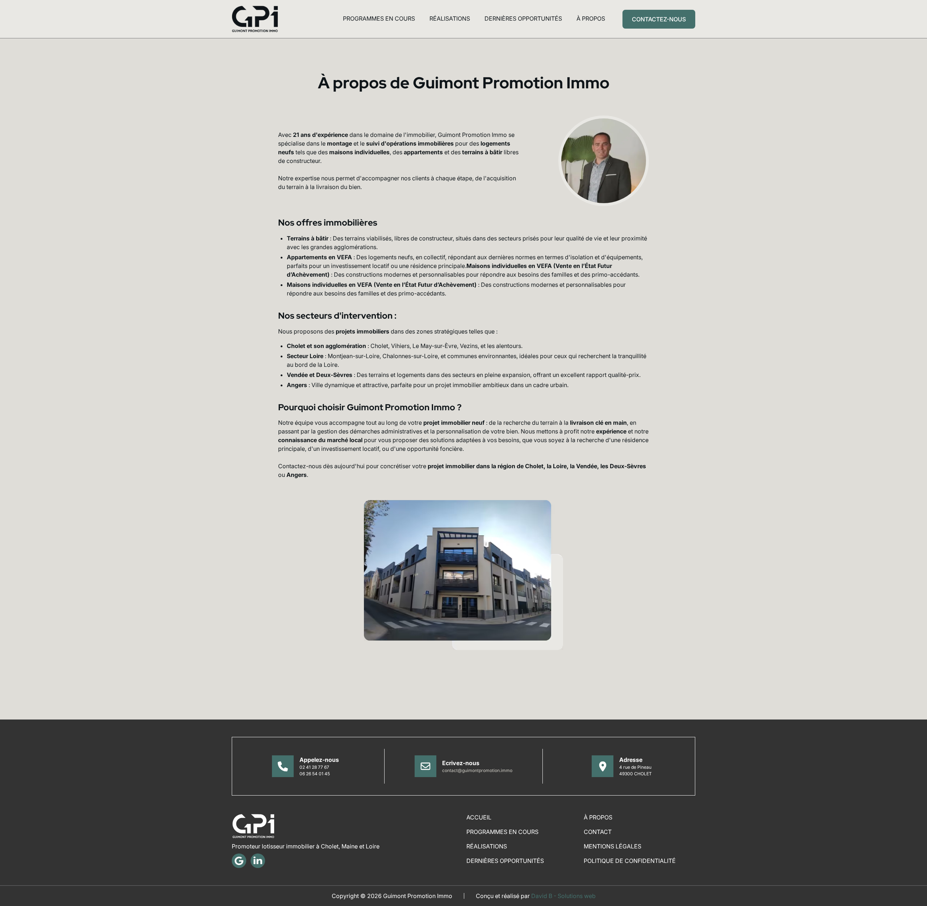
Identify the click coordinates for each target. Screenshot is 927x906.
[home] (255, 19)
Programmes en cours (379, 18)
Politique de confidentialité (630, 860)
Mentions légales (612, 846)
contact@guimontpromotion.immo (477, 770)
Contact (598, 831)
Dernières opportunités (523, 18)
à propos (590, 18)
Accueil (478, 817)
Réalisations (449, 18)
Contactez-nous (659, 19)
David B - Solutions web (563, 895)
